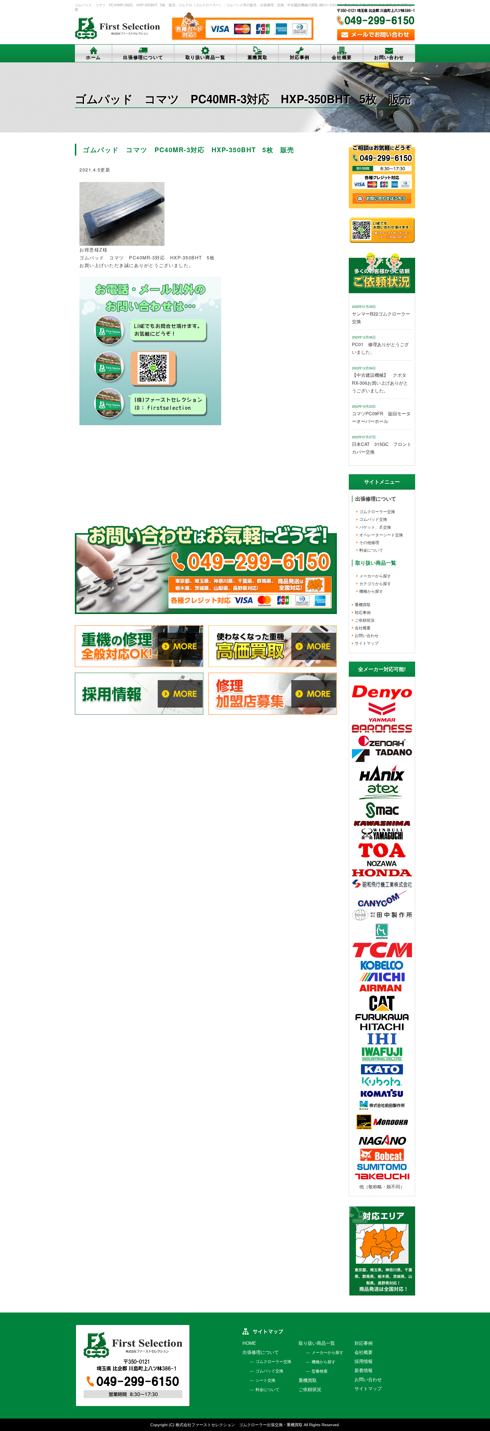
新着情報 (363, 1370)
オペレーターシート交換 (381, 534)
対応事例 (300, 57)
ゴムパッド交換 (373, 519)
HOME (249, 1343)
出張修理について (143, 57)
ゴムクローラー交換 (377, 511)
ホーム (93, 57)
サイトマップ (367, 643)
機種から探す (371, 591)
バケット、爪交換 (375, 527)
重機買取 (257, 57)
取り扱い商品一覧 (205, 57)
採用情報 (363, 1361)
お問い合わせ (389, 57)
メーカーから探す (375, 576)
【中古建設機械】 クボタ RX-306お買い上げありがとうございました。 (381, 382)
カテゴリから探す (375, 583)
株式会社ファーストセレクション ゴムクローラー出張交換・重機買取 (239, 1424)
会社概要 (342, 57)
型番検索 (320, 1371)
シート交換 (265, 1380)
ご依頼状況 (365, 620)
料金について (371, 550)
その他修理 (369, 542)
